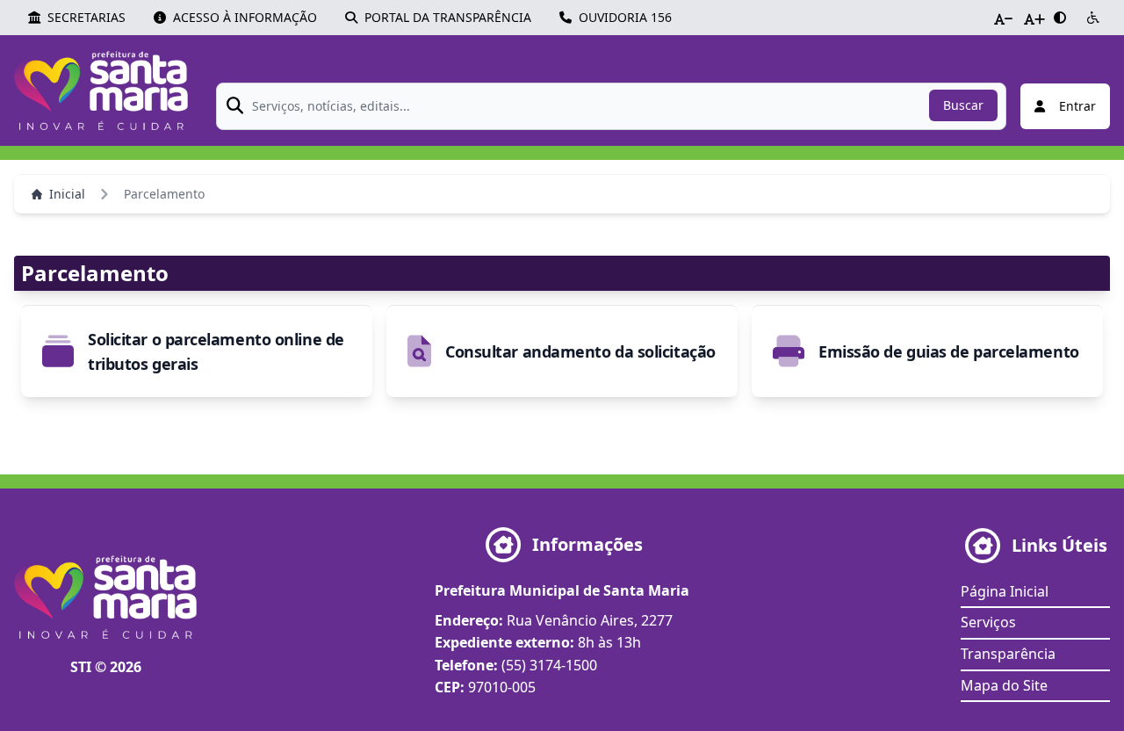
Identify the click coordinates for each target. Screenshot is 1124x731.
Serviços (988, 622)
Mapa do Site (1004, 685)
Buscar (963, 105)
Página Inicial (1004, 591)
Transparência (1008, 653)
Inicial (67, 193)
